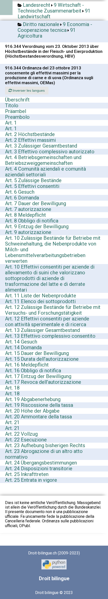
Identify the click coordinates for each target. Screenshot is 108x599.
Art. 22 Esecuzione (26, 440)
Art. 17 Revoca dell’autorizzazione (43, 382)
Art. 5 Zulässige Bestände (33, 180)
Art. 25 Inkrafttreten (26, 474)
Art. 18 (12, 388)
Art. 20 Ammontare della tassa (38, 417)
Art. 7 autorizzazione (28, 209)
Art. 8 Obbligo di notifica (31, 221)
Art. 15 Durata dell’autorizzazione (42, 359)
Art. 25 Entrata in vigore (31, 480)
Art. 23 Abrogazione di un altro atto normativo (44, 454)
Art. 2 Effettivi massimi (30, 140)
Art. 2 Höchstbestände (30, 134)
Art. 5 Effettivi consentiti (32, 186)
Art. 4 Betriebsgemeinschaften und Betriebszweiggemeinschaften (43, 160)
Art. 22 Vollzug (21, 434)
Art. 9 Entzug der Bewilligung (37, 226)
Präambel (15, 111)
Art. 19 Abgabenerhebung (33, 399)
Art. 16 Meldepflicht (27, 365)
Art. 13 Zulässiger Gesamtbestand (42, 330)
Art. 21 (12, 422)
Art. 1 (11, 123)
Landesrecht (36, 5)
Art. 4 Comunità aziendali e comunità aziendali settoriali (45, 172)
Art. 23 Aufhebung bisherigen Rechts (45, 445)
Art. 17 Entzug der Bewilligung (38, 376)
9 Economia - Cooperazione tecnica (55, 27)
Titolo (11, 105)
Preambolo (17, 117)
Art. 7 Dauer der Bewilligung (35, 203)
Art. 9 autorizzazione (28, 232)
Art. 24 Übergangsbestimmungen (41, 463)
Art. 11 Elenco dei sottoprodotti (40, 301)
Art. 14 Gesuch (21, 342)
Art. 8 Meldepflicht (25, 215)
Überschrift (17, 100)
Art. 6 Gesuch (19, 192)
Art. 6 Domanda (22, 198)
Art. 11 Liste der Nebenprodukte (40, 296)
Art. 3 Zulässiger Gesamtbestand (41, 146)
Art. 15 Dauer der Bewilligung (37, 353)
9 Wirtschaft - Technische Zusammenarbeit (51, 8)
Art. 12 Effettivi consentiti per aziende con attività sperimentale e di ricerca (47, 321)
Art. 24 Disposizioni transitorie (38, 468)
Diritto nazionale (41, 24)
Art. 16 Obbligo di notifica (33, 371)
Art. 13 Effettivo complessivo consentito (50, 336)
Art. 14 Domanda (23, 347)
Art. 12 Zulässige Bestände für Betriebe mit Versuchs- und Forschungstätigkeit (52, 310)
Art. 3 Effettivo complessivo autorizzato (49, 152)
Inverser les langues (28, 90)
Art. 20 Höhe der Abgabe (32, 411)
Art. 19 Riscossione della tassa (39, 405)
